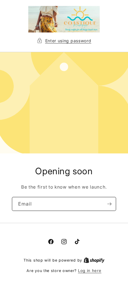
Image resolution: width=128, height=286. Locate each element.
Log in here (90, 270)
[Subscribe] (109, 204)
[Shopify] (94, 260)
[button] (64, 40)
